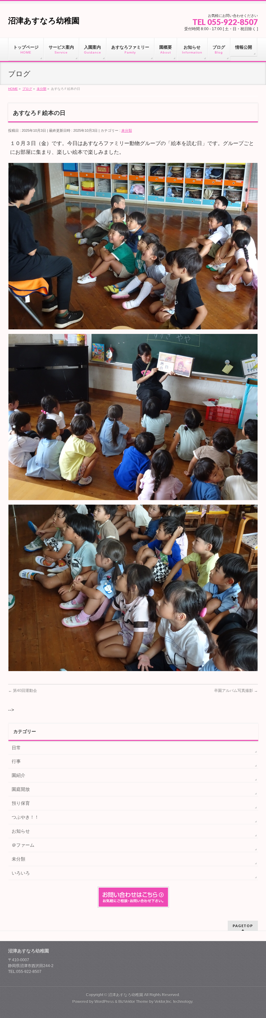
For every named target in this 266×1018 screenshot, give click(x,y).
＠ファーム (23, 845)
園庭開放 (21, 789)
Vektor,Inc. (163, 1001)
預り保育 (21, 803)
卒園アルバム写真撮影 (236, 690)
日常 (16, 747)
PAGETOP (243, 926)
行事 (16, 761)
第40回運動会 (22, 690)
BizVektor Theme (133, 1001)
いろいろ (21, 873)
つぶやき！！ (25, 817)
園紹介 (18, 775)
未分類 (126, 130)
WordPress (104, 1001)
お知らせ (21, 831)
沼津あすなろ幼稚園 (43, 20)
